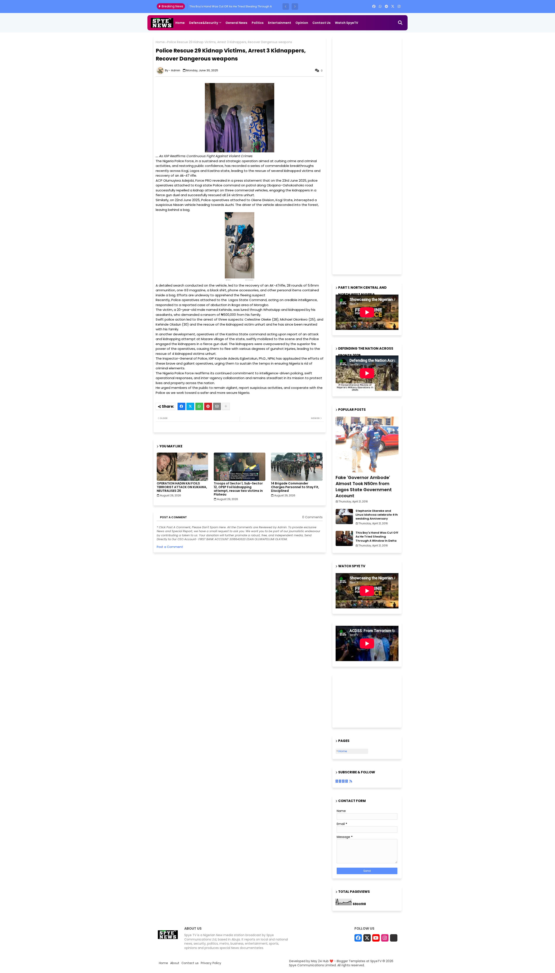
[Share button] (226, 406)
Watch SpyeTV (346, 23)
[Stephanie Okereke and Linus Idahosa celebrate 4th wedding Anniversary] (344, 516)
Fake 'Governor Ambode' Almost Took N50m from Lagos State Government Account (364, 486)
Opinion (301, 23)
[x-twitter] (392, 6)
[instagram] (399, 6)
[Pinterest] (208, 406)
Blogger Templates (351, 961)
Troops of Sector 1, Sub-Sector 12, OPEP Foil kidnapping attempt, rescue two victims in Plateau (238, 489)
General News (236, 23)
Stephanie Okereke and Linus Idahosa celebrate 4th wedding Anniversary (377, 515)
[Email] (217, 406)
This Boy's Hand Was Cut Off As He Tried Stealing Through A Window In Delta (377, 537)
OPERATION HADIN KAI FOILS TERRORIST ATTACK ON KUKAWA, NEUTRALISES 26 (182, 487)
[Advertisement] (368, 155)
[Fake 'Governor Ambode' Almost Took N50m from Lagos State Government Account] (367, 444)
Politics (258, 23)
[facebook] (374, 6)
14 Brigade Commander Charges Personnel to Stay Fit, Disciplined (295, 487)
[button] (285, 6)
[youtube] (376, 938)
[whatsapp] (380, 6)
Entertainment (279, 23)
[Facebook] (181, 406)
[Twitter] (190, 406)
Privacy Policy (211, 963)
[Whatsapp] (199, 406)
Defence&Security (203, 23)
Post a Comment (170, 547)
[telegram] (386, 6)
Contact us (321, 23)
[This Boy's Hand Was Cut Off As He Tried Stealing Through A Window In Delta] (344, 538)
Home (180, 23)
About (174, 963)
